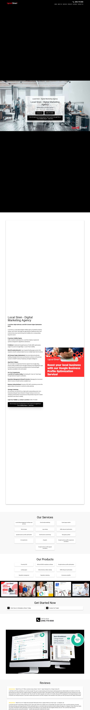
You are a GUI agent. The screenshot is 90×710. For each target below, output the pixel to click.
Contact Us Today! (54, 608)
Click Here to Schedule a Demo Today (20, 608)
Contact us (80, 4)
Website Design (42, 109)
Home (55, 4)
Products (70, 4)
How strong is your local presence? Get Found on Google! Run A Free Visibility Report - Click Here (45, 117)
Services (65, 4)
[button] (45, 652)
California (48, 109)
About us (60, 4)
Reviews (75, 4)
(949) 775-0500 (79, 2)
